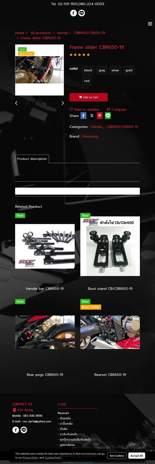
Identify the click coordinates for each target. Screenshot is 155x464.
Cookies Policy (53, 457)
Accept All (137, 455)
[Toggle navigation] (150, 24)
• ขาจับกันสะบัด (68, 434)
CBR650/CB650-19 (122, 126)
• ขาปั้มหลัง (65, 423)
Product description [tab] (32, 159)
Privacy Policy (30, 457)
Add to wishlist (86, 109)
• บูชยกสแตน (66, 445)
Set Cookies (117, 455)
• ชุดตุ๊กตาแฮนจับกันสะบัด (74, 439)
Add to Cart (90, 97)
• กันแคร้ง (64, 418)
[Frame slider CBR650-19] (39, 70)
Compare (118, 109)
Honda (97, 126)
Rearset (63, 413)
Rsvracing (90, 136)
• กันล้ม (62, 429)
